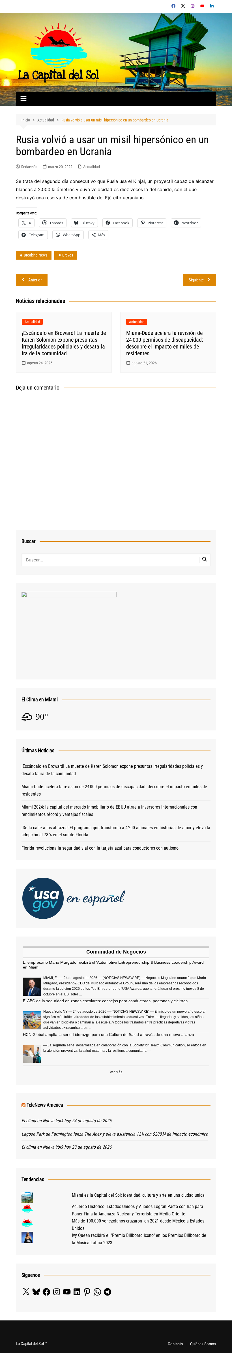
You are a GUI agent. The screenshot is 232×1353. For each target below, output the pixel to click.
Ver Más (116, 1072)
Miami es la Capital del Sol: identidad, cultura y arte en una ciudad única (138, 1195)
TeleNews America (45, 1105)
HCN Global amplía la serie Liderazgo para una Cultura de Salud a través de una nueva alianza (108, 1034)
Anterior (35, 280)
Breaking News (35, 255)
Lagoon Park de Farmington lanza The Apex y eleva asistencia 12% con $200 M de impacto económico (115, 1134)
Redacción (29, 166)
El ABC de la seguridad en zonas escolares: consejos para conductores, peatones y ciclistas (105, 1001)
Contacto (175, 1344)
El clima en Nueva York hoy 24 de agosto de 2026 (66, 1120)
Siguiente (196, 280)
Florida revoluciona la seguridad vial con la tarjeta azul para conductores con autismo (100, 848)
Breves (67, 255)
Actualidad (91, 166)
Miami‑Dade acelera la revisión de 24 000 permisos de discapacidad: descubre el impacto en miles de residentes (164, 343)
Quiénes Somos (203, 1344)
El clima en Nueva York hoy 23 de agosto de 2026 (66, 1147)
